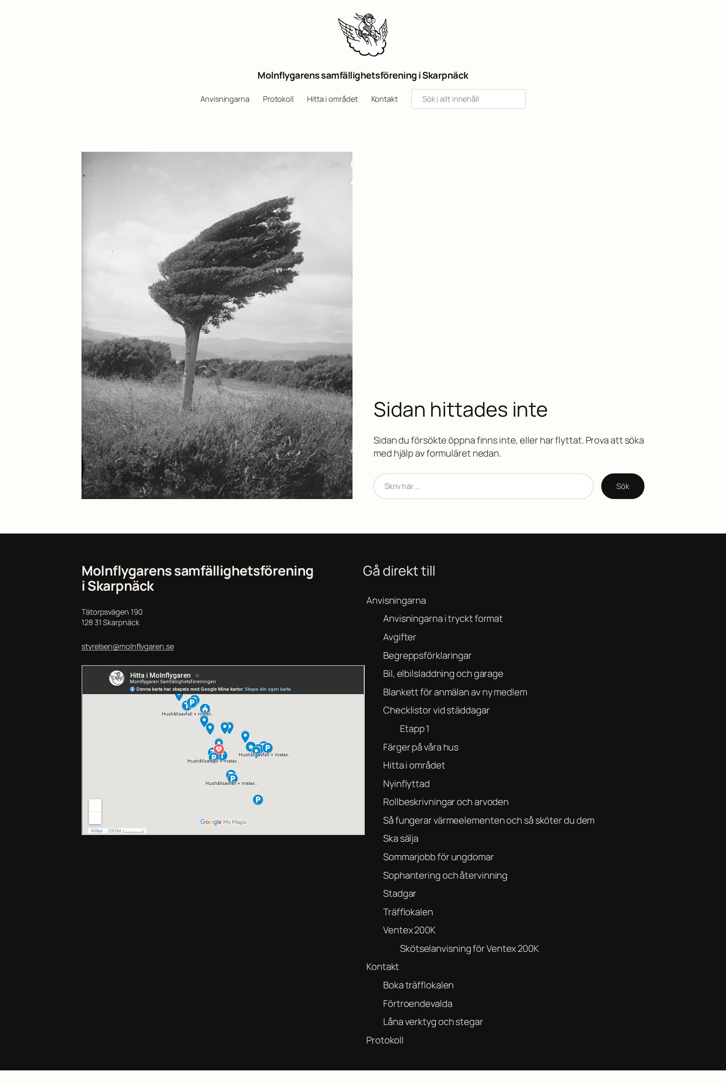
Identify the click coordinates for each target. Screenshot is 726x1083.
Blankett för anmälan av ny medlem (455, 692)
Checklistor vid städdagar (436, 710)
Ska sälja (400, 838)
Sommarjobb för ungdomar (438, 857)
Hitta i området (414, 765)
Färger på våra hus (420, 747)
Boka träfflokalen (418, 985)
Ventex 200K (409, 930)
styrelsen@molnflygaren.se (128, 646)
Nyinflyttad (406, 783)
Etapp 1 (414, 728)
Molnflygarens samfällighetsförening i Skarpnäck (363, 75)
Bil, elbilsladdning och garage (443, 673)
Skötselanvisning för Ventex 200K (469, 948)
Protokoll (385, 1040)
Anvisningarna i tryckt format (443, 618)
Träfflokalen (408, 912)
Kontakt (382, 966)
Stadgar (399, 893)
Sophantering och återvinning (445, 875)
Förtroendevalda (417, 1003)
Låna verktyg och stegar (433, 1021)
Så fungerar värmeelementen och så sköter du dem (488, 820)
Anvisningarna (396, 600)
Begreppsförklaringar (427, 655)
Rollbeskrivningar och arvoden (446, 801)
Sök (622, 486)
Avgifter (399, 637)
